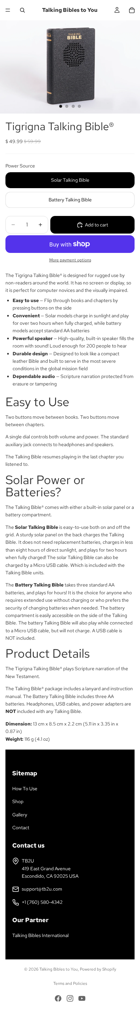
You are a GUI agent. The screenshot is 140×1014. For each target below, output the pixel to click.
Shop (17, 801)
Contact (20, 827)
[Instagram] (70, 998)
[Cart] (131, 10)
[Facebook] (58, 998)
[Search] (22, 10)
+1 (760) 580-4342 (42, 902)
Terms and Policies (70, 983)
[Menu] (8, 10)
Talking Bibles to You (58, 969)
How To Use (24, 789)
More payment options (70, 260)
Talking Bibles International (40, 935)
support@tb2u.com (42, 889)
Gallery (19, 815)
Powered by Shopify (98, 969)
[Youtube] (82, 998)
